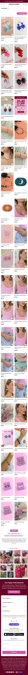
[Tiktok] (14, 621)
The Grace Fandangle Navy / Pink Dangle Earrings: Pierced (20, 38)
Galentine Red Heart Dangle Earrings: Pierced (20, 65)
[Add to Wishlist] (12, 18)
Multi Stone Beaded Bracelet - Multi (21, 141)
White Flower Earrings (19, 497)
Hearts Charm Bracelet (6, 347)
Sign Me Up (14, 652)
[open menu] (2, 4)
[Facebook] (11, 621)
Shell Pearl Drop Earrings (20, 423)
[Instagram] (16, 621)
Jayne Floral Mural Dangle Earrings (6, 37)
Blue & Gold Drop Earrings (20, 472)
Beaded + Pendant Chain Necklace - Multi (6, 167)
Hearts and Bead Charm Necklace (6, 322)
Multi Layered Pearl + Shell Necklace (20, 348)
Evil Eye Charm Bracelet (20, 244)
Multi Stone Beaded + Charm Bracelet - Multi (20, 167)
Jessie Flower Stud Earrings (7, 448)
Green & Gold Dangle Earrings (5, 522)
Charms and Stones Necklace (21, 321)
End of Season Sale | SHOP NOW (14, 1)
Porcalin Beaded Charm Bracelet (6, 374)
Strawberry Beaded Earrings (7, 116)
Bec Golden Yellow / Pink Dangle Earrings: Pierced (6, 91)
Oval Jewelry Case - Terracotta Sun (5, 219)
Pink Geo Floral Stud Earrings (5, 270)
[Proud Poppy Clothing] (14, 4)
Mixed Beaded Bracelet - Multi (6, 193)
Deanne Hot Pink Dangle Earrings (6, 65)
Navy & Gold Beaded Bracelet (21, 448)
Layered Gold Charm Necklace (19, 219)
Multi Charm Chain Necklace (20, 295)
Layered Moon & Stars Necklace (5, 296)
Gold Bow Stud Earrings (20, 269)
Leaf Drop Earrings (5, 244)
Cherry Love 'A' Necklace (20, 373)
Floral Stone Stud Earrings (6, 423)
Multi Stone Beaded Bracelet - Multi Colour (7, 141)
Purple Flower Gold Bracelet (7, 472)
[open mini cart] (26, 4)
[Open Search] (4, 4)
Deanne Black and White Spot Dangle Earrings (21, 91)
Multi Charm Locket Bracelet (21, 399)
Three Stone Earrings (5, 497)
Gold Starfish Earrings (19, 522)
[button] (7, 557)
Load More (14, 530)
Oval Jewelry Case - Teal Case (21, 192)
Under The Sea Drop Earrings (7, 399)
